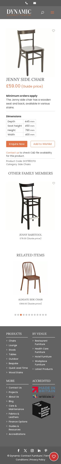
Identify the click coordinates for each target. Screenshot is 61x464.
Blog (11, 401)
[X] (25, 451)
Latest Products (44, 369)
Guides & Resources (14, 428)
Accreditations (17, 434)
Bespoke (13, 363)
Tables (12, 354)
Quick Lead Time (18, 368)
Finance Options (18, 421)
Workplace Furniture (41, 363)
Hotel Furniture (43, 356)
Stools (12, 349)
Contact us (12, 152)
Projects (13, 392)
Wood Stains (16, 372)
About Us (14, 396)
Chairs (12, 340)
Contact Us (15, 387)
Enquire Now (17, 144)
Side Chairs (24, 164)
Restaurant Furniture (41, 342)
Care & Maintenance (16, 407)
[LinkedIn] (39, 451)
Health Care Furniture (41, 350)
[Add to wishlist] (51, 32)
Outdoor (13, 358)
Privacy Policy (37, 459)
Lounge (13, 345)
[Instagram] (32, 451)
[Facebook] (18, 451)
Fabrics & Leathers (14, 415)
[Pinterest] (45, 451)
